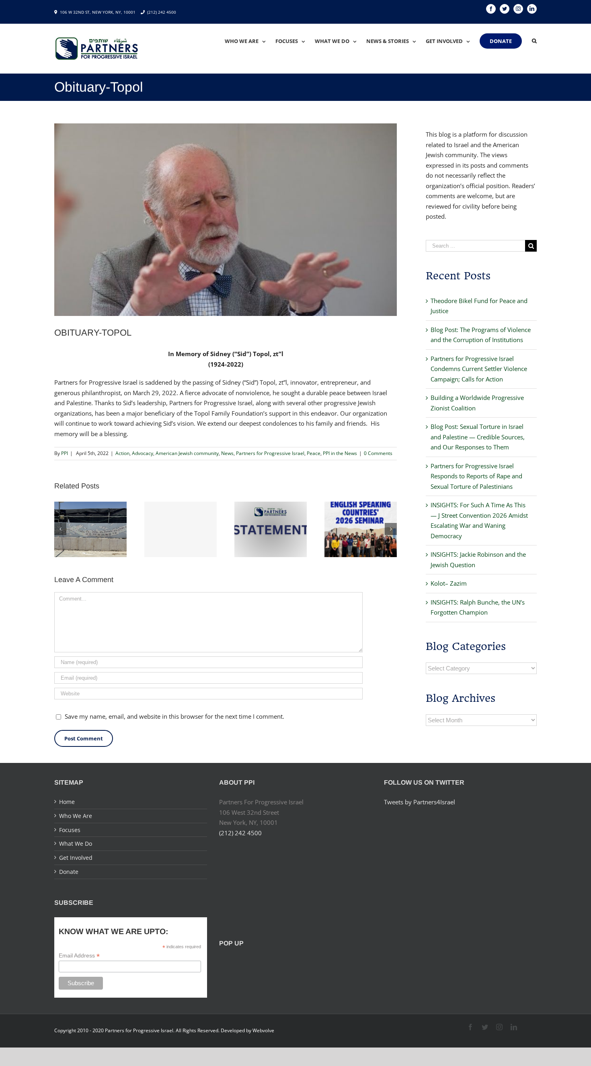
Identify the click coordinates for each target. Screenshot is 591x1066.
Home (67, 802)
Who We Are (75, 816)
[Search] (534, 41)
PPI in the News (340, 453)
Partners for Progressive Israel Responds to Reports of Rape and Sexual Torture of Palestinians (476, 476)
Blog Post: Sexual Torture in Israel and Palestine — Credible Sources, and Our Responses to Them (478, 436)
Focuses (69, 830)
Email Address (79, 955)
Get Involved (75, 857)
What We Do (75, 843)
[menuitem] (250, 41)
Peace (313, 453)
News (227, 453)
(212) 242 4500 (161, 12)
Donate (68, 871)
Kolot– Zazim (449, 583)
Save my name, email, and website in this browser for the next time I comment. (174, 716)
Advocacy (142, 453)
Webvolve (263, 1030)
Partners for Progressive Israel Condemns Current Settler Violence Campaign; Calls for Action (479, 369)
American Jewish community (187, 453)
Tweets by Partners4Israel (419, 802)
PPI (64, 453)
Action (122, 453)
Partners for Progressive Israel (270, 453)
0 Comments (378, 453)
